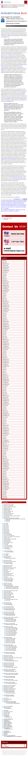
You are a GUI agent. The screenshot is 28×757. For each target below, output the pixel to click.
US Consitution (6, 208)
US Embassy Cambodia (8, 623)
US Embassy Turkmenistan (9, 688)
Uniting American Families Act (7, 158)
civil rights (3, 201)
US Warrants (6, 707)
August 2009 (5, 489)
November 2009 (5, 484)
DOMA (2, 69)
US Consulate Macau (9, 630)
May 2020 (4, 316)
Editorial (6, 209)
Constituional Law (9, 201)
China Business (7, 514)
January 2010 (5, 481)
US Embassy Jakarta (9, 653)
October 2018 (5, 346)
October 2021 (5, 288)
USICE (6, 521)
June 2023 (4, 260)
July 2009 (4, 491)
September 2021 (5, 290)
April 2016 (4, 392)
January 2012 (5, 446)
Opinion (17, 209)
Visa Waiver (6, 712)
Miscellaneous (6, 566)
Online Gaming (7, 571)
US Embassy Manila (9, 677)
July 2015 (4, 407)
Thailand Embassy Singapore (11, 588)
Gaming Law (6, 537)
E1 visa (5, 523)
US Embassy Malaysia (8, 659)
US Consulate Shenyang (10, 633)
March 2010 (4, 478)
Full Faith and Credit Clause (17, 176)
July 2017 (4, 367)
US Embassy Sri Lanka (8, 686)
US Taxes (5, 698)
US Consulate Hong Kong (10, 629)
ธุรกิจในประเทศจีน (7, 722)
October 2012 (5, 440)
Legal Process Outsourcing (9, 561)
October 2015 (5, 402)
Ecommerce (6, 531)
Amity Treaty (7, 581)
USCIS (5, 710)
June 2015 (4, 408)
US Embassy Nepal (7, 666)
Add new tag (5, 200)
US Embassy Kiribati (9, 638)
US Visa (5, 700)
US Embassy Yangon (9, 621)
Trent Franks (10, 207)
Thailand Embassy (7, 585)
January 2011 (5, 461)
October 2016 (5, 382)
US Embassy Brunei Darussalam (10, 617)
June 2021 (4, 295)
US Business (6, 598)
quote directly (15, 35)
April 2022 (4, 278)
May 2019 (4, 334)
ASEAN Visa (6, 510)
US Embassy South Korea (9, 685)
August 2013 (5, 435)
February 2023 (5, 263)
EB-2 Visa (5, 526)
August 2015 (5, 405)
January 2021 (5, 303)
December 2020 (5, 305)
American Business (7, 505)
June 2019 (4, 333)
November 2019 (5, 326)
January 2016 (5, 397)
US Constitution (10, 211)
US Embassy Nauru (9, 639)
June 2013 (4, 438)
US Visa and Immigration (8, 701)
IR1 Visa (5, 543)
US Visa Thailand (7, 706)
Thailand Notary (7, 591)
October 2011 (5, 448)
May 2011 (4, 455)
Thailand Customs (7, 584)
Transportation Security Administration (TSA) (14, 518)
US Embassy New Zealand (9, 669)
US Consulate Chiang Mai (12, 703)
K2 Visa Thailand (8, 551)
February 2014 (5, 425)
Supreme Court (4, 207)
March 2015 (4, 410)
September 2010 (5, 468)
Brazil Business (7, 512)
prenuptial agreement (8, 573)
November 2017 (5, 362)
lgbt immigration (12, 209)
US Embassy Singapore (8, 682)
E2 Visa (5, 524)
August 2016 (5, 385)
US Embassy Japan (7, 656)
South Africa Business (8, 575)
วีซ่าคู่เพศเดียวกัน (7, 732)
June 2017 (4, 369)
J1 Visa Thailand (7, 545)
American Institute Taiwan (9, 506)
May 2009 (4, 494)
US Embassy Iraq (7, 655)
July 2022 (4, 273)
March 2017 (4, 374)
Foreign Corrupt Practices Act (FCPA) (11, 536)
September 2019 (5, 328)
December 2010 (5, 463)
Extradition (7, 708)
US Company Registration (10, 599)
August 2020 (5, 311)
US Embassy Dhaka (9, 615)
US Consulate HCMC (8, 606)
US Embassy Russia (7, 679)
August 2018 (5, 349)
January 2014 (5, 427)
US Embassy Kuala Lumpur (10, 660)
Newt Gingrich (21, 202)
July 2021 (4, 293)
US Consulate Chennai (9, 645)
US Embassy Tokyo (7, 687)
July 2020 (4, 313)
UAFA (15, 158)
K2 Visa (6, 548)
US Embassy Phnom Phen (10, 624)
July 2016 (4, 387)
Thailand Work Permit (8, 596)
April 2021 (4, 298)
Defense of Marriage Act (6, 57)
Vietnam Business (7, 711)
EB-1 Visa (5, 525)
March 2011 (4, 458)
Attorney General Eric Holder (14, 200)
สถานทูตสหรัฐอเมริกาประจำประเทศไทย (12, 736)
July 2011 (4, 451)
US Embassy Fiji (7, 637)
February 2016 (5, 395)
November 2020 (5, 306)
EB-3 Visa (5, 527)
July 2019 (4, 331)
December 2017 (5, 361)
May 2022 (4, 277)
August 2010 (5, 469)
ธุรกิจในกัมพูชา (6, 721)
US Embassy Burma (7, 618)
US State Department (8, 695)
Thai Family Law (7, 577)
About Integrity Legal (8, 218)
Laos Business (6, 556)
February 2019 (5, 339)
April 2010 (4, 476)
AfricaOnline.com (5, 37)
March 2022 (4, 280)
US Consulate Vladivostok (10, 680)
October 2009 (5, 486)
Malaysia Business (7, 565)
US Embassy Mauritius (8, 664)
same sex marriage (6, 98)
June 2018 (4, 352)
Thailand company (7, 580)
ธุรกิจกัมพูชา (6, 720)
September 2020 (5, 310)
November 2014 (5, 413)
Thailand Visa (6, 595)
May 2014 (4, 422)
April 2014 (4, 423)
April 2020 (4, 318)
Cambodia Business (7, 513)
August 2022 (5, 272)
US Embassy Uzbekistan (8, 689)
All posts (4, 744)
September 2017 (5, 366)
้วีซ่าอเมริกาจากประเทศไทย (8, 735)
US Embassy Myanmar (9, 619)
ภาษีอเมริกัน (6, 731)
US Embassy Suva (9, 640)
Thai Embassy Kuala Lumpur (11, 586)
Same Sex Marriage (10, 205)
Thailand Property (7, 592)
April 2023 (4, 262)
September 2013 (5, 433)
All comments (5, 746)
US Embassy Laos (7, 658)
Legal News (6, 557)
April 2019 (4, 336)
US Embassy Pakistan (8, 670)
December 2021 (5, 285)
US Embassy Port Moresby (10, 674)
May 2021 (4, 296)
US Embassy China (7, 626)
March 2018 (4, 357)
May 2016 (4, 390)
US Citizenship (6, 602)
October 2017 (5, 364)
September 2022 (5, 270)
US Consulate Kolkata (9, 648)
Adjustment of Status (8, 504)
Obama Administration (5, 204)
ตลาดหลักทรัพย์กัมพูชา (8, 719)
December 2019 (5, 324)
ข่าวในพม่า (6, 716)
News (5, 570)
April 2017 (4, 372)
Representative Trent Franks (16, 204)
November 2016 (5, 380)
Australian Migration (8, 511)
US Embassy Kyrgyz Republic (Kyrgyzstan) (12, 657)
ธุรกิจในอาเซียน (6, 724)
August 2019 (5, 329)
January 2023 (5, 265)
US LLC (6, 600)
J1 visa (5, 544)
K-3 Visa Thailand (7, 546)
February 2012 (5, 445)
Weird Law (6, 713)
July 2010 (4, 471)
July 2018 (4, 351)
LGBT (2, 136)
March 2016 (4, 394)
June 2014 (4, 420)
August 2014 (5, 417)
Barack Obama (24, 200)
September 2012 (5, 441)
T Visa (5, 576)
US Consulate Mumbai (9, 649)
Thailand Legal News (9, 558)
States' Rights (23, 205)
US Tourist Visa (7, 699)
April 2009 (4, 496)
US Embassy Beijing (9, 635)
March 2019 (4, 338)
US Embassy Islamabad (10, 671)
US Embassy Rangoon (9, 620)
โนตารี (5, 734)
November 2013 (5, 430)
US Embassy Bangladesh (8, 614)
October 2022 (5, 268)
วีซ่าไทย (5, 733)
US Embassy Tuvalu (9, 642)
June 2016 (4, 389)
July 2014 (4, 418)
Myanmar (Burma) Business (9, 567)
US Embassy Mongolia (8, 665)
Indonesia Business (7, 542)
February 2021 (5, 301)
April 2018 (4, 356)
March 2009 (4, 497)
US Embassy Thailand (9, 702)
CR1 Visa (5, 516)
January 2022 (5, 283)
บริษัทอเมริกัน (6, 728)
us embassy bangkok (8, 613)
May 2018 (4, 354)
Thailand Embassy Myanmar (11, 587)
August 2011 (5, 450)
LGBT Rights (15, 202)
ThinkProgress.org (9, 101)
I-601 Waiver (6, 540)
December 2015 (5, 399)
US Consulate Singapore (10, 683)
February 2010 (5, 479)
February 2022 (5, 282)
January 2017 (5, 377)
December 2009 (5, 483)
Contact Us (6, 219)
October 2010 (5, 466)
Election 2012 (6, 533)
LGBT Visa (17, 197)
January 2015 (5, 412)
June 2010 (4, 473)
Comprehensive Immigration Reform (11, 515)
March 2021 (4, 300)
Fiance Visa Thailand (8, 535)
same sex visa (17, 205)
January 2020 (5, 323)
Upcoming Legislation (8, 597)
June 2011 (4, 453)
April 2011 (4, 456)
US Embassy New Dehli (10, 650)
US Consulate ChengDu (10, 627)
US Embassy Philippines (8, 676)
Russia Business (7, 574)
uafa (14, 207)
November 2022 (5, 267)
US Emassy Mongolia (8, 607)
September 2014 (5, 415)
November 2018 (5, 344)
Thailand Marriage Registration (10, 590)
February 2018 (5, 359)
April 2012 (4, 443)
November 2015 (5, 400)
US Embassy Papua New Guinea (10, 673)
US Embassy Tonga (9, 641)
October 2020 (5, 308)
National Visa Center (8, 568)
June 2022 (4, 275)
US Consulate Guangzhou (10, 628)
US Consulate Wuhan (9, 634)
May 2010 (4, 474)
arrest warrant (6, 507)
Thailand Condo (7, 583)
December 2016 (5, 379)
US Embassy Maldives (8, 662)
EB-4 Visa (5, 528)
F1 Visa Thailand (7, 534)
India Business (6, 541)
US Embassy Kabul (9, 609)
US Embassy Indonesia (8, 652)
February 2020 (5, 321)
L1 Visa (5, 555)
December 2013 (5, 428)
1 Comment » (16, 211)
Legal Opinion (6, 560)
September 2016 (5, 384)
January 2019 (5, 341)
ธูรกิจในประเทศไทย (7, 725)
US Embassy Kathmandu (10, 667)
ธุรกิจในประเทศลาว (7, 723)
